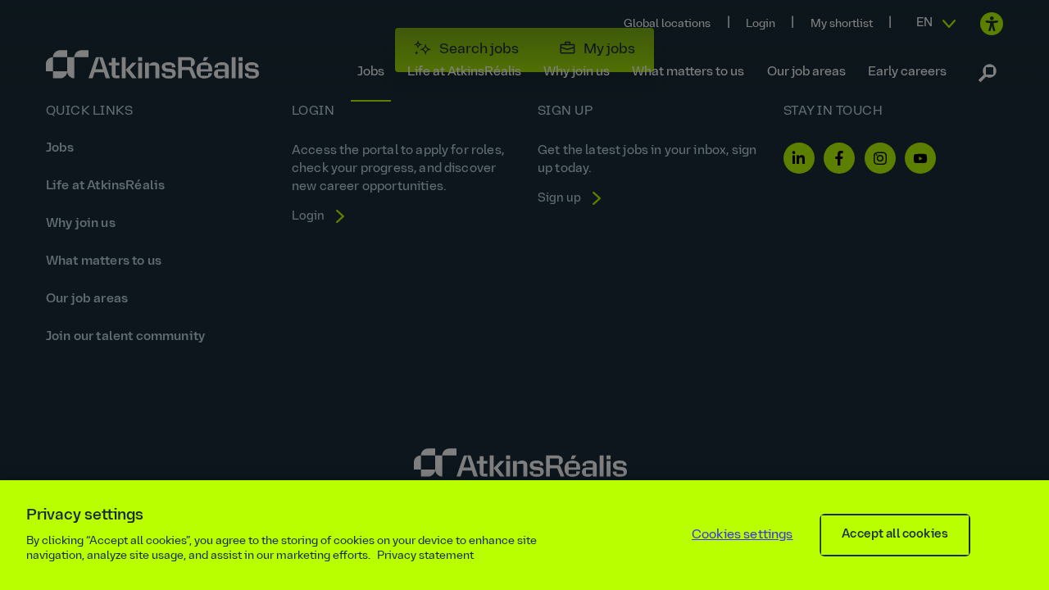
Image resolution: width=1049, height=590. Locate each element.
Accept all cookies (895, 535)
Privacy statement (425, 556)
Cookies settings (742, 535)
